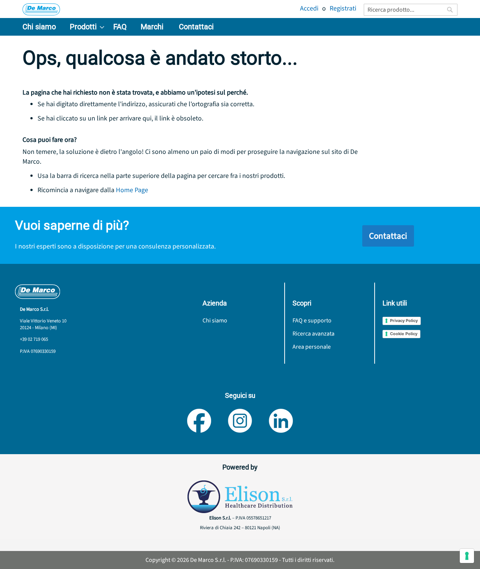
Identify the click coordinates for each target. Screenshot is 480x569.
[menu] (240, 27)
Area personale (311, 347)
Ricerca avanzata (313, 334)
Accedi (309, 8)
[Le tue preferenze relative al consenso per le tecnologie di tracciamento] (467, 556)
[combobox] (411, 10)
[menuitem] (39, 27)
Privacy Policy (404, 320)
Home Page (132, 190)
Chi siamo (214, 320)
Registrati (343, 8)
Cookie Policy (403, 333)
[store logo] (41, 9)
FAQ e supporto (312, 320)
